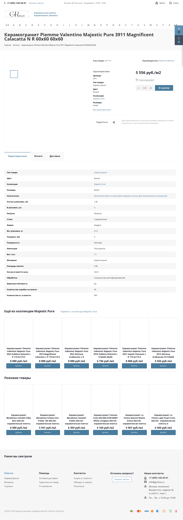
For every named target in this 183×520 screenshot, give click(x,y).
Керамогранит (100, 172)
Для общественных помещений (153, 196)
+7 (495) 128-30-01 (158, 477)
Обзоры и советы (83, 482)
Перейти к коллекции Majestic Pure (78, 311)
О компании (45, 486)
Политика (79, 486)
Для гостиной (111, 196)
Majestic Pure (99, 98)
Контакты (80, 473)
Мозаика (8, 482)
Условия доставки (48, 478)
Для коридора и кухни (128, 196)
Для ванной (99, 196)
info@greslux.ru (156, 482)
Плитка (8, 473)
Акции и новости (83, 478)
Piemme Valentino (166, 60)
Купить (18, 365)
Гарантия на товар (48, 482)
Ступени (8, 486)
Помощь (44, 473)
